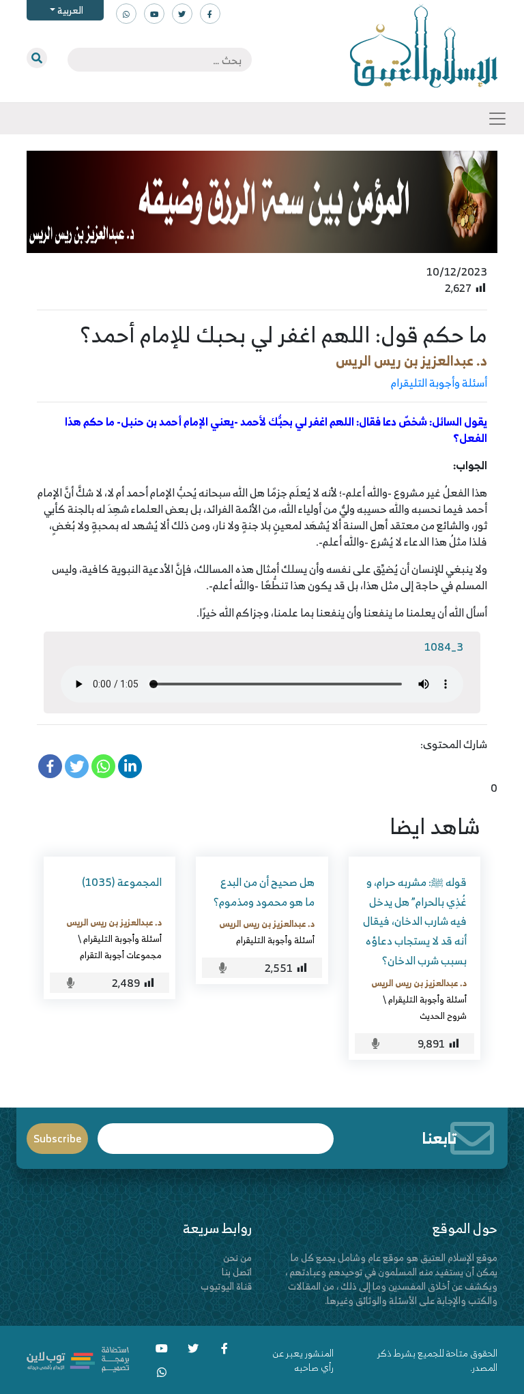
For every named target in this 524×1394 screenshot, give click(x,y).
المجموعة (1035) (122, 881)
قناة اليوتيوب (226, 1285)
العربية (69, 9)
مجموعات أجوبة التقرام (121, 954)
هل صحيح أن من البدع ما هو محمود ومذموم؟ (264, 891)
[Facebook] (50, 766)
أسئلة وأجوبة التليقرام (439, 382)
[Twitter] (77, 766)
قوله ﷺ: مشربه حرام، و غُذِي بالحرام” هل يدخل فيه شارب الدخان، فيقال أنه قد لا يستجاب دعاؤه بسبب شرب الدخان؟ (415, 921)
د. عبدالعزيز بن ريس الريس (411, 360)
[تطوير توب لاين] (78, 1358)
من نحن (237, 1257)
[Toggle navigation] (497, 118)
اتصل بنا (237, 1271)
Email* (216, 1132)
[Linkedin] (130, 766)
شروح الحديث (443, 1015)
